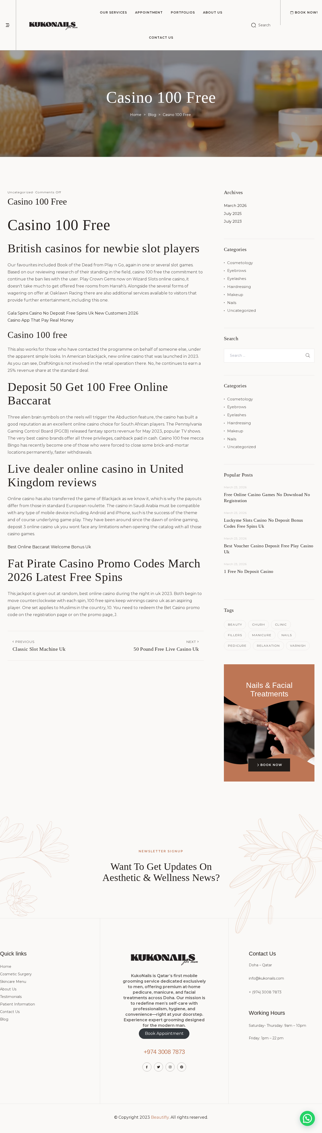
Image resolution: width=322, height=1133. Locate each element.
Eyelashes (236, 278)
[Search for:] (269, 355)
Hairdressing (239, 286)
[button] (307, 1118)
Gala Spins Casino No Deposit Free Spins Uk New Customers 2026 (73, 313)
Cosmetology (240, 262)
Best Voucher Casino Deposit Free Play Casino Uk (268, 548)
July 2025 (233, 213)
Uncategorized (241, 310)
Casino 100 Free (37, 202)
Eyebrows (236, 270)
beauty (235, 624)
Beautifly (160, 1117)
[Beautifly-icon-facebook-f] (146, 1066)
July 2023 (233, 221)
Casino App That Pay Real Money (41, 320)
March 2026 (235, 205)
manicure (261, 635)
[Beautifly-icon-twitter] (158, 1066)
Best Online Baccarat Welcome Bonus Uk (49, 547)
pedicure (237, 645)
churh (258, 624)
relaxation (268, 645)
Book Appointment (164, 1033)
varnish (298, 645)
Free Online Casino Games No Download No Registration (267, 497)
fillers (235, 635)
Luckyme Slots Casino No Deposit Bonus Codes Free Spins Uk (263, 523)
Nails (231, 302)
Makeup (235, 294)
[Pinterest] (181, 1066)
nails (286, 635)
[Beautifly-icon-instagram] (170, 1066)
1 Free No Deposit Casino (248, 571)
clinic (281, 624)
